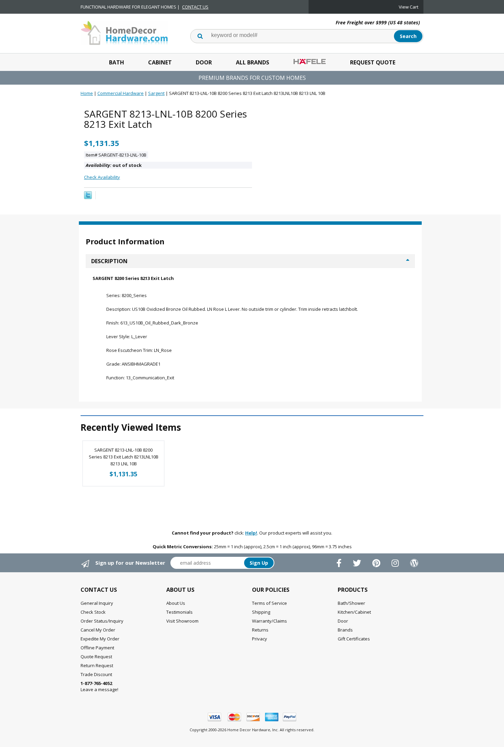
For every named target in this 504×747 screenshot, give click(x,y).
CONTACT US (195, 7)
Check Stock (93, 612)
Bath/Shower (351, 603)
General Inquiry (97, 603)
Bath (116, 62)
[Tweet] (88, 197)
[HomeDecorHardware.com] (124, 32)
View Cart (408, 7)
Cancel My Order (98, 630)
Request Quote (372, 62)
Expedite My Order (100, 639)
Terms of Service (269, 603)
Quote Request (96, 656)
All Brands (252, 62)
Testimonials (179, 612)
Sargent (156, 93)
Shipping (261, 612)
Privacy (259, 639)
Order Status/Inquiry (102, 621)
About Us (175, 603)
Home (87, 93)
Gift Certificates (354, 639)
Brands (345, 630)
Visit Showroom (182, 621)
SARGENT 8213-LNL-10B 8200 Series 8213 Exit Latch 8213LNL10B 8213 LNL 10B (123, 457)
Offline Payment (97, 648)
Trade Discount (96, 674)
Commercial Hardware (120, 93)
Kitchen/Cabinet (354, 612)
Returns (260, 630)
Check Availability (102, 177)
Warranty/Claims (269, 621)
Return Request (97, 665)
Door (204, 62)
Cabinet (160, 62)
